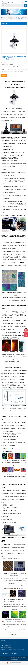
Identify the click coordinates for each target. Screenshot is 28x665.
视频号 (15, 653)
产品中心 (17, 17)
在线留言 (4, 75)
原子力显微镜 (23, 17)
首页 (14, 17)
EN (22, 2)
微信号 (6, 653)
